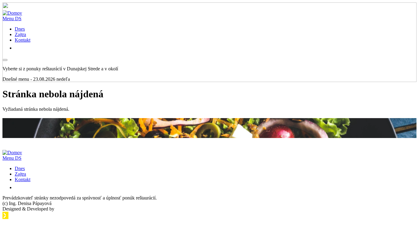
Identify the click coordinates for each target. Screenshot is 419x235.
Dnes (20, 168)
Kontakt (22, 179)
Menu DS (11, 158)
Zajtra (20, 174)
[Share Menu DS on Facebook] (18, 187)
